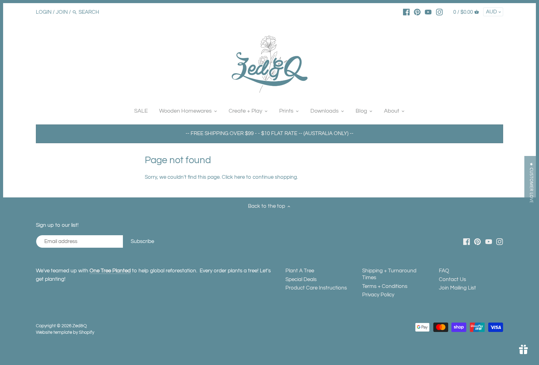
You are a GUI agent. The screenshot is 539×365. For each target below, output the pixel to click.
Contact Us (452, 279)
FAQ (444, 271)
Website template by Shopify (65, 332)
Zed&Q (79, 325)
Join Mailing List (457, 288)
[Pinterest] (417, 12)
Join (62, 12)
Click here (233, 177)
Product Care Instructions (316, 288)
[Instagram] (439, 12)
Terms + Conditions (384, 286)
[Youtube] (428, 12)
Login (43, 12)
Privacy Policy (378, 295)
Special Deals (301, 279)
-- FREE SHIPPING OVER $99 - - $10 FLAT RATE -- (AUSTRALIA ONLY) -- (269, 133)
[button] (531, 182)
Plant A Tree (299, 271)
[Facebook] (406, 12)
